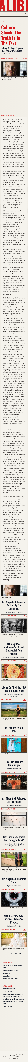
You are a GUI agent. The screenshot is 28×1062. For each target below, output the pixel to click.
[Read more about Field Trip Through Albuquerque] (14, 783)
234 (16, 954)
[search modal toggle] (25, 14)
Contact (12, 1055)
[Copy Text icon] (10, 115)
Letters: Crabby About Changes (10, 979)
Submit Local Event (19, 1055)
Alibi (2, 700)
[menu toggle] (2, 14)
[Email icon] (13, 115)
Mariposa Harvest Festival (9, 988)
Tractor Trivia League (8, 991)
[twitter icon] (8, 115)
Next (20, 954)
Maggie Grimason (5, 59)
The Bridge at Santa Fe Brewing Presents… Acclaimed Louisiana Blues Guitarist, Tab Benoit (13, 1001)
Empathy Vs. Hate (7, 973)
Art (3, 21)
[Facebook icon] (6, 115)
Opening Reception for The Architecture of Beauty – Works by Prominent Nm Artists (13, 995)
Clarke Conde (4, 616)
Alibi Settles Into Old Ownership (10, 970)
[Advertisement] (14, 97)
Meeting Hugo (6, 976)
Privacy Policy (4, 1055)
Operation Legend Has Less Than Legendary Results (13, 966)
